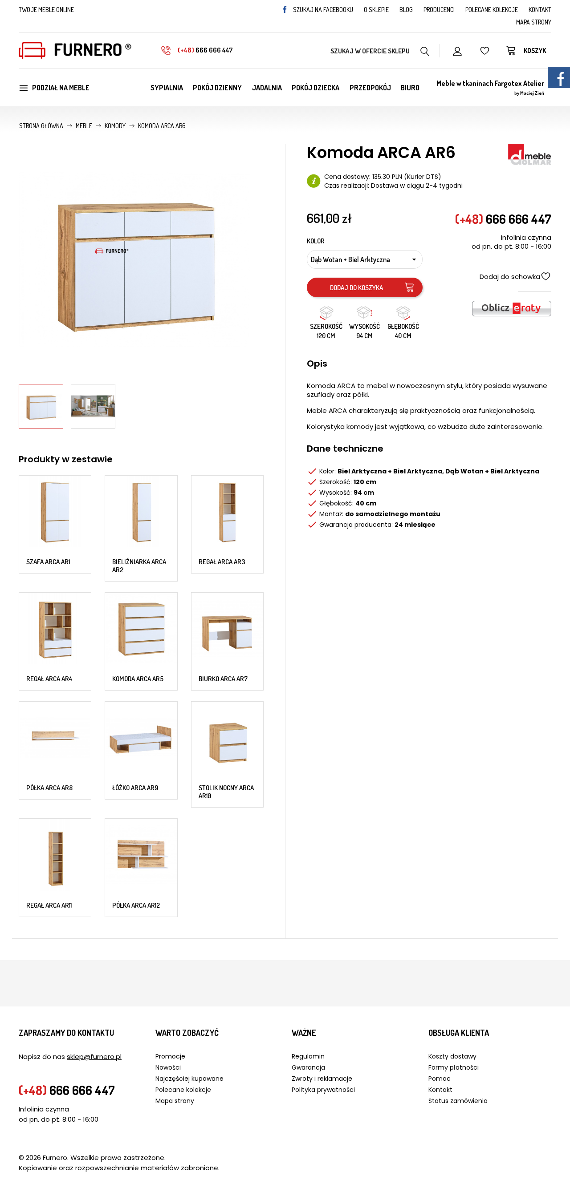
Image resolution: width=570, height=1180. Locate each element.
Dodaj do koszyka (356, 287)
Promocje (170, 1056)
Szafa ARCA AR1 (48, 562)
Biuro (410, 87)
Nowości (168, 1067)
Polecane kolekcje (491, 9)
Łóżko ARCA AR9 (135, 788)
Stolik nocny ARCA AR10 (226, 792)
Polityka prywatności (323, 1089)
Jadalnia (267, 87)
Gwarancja (308, 1067)
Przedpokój (370, 87)
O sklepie (376, 9)
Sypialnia (167, 87)
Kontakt (540, 9)
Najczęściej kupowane (189, 1078)
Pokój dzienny (217, 87)
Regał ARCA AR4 (49, 679)
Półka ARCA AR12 (136, 905)
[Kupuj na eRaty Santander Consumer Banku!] (511, 307)
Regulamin (308, 1056)
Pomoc (439, 1078)
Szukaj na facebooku (323, 9)
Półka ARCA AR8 (49, 788)
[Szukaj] (425, 50)
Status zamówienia (458, 1100)
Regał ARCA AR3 (222, 562)
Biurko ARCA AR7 (223, 679)
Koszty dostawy (452, 1056)
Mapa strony (533, 22)
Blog (406, 9)
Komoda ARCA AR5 (137, 679)
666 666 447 (205, 50)
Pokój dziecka (315, 87)
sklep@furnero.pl (94, 1056)
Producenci (439, 9)
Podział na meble (61, 87)
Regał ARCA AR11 (49, 905)
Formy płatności (453, 1067)
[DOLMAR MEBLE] (529, 153)
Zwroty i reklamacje (322, 1078)
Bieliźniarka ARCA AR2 (139, 566)
